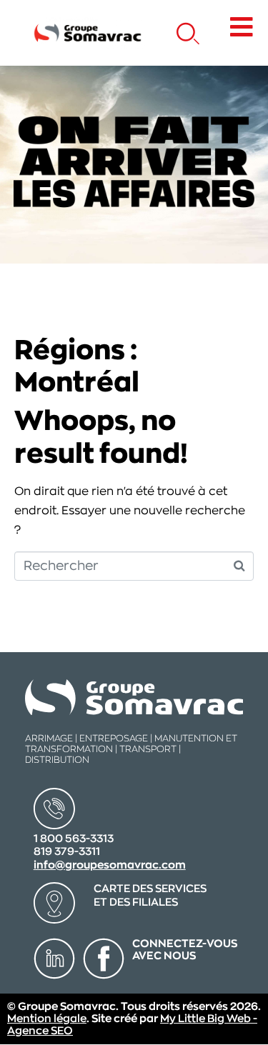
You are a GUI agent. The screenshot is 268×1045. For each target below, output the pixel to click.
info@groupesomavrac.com (110, 865)
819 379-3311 (67, 851)
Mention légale (46, 1019)
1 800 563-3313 (74, 839)
